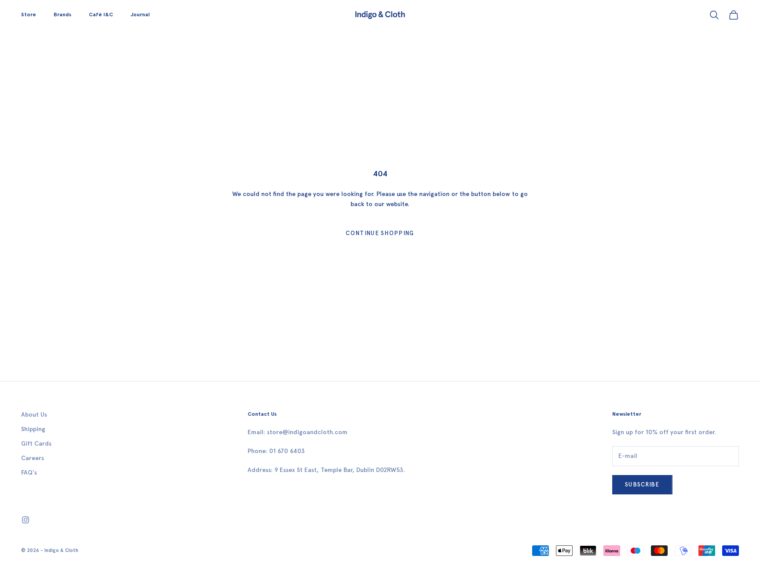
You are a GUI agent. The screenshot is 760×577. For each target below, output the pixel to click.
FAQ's (29, 472)
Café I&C (101, 14)
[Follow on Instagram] (25, 519)
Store (28, 14)
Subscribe (642, 484)
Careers (32, 458)
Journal (140, 14)
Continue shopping (380, 233)
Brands (62, 14)
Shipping (33, 429)
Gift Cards (36, 443)
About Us (34, 414)
